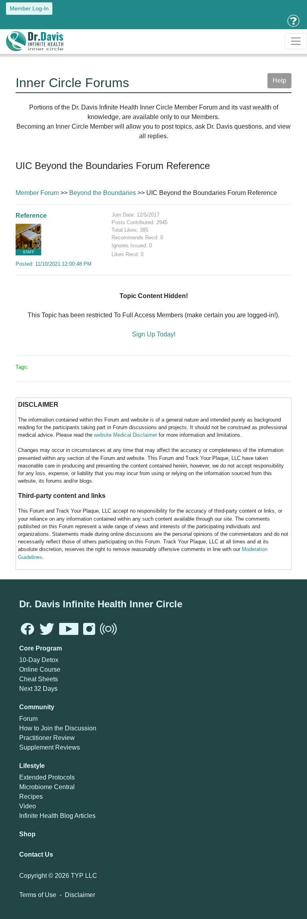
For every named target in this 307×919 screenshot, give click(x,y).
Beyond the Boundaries (102, 192)
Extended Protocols (47, 777)
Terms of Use (37, 894)
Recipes (31, 796)
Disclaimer (80, 894)
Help (279, 80)
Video (27, 806)
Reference (31, 215)
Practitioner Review (47, 737)
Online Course (39, 669)
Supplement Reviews (49, 747)
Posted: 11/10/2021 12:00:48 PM (54, 264)
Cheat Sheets (38, 679)
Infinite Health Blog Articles (57, 815)
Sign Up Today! (153, 334)
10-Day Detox (38, 659)
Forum (28, 718)
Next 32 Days (38, 688)
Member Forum (37, 192)
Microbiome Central (47, 787)
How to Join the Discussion (57, 728)
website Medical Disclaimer (125, 435)
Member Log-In (29, 8)
